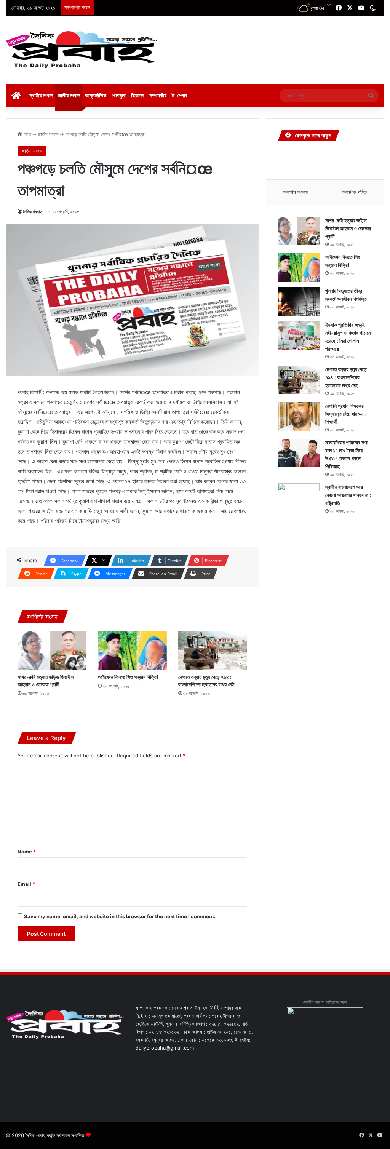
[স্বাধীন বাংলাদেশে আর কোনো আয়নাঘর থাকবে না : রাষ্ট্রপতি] (299, 497)
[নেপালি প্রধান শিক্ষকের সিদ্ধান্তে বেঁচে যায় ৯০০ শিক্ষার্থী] (299, 416)
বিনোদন (137, 95)
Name (27, 852)
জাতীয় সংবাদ (69, 95)
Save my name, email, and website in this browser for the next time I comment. (120, 916)
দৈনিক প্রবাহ (32, 211)
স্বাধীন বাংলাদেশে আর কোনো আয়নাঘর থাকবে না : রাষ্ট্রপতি (348, 495)
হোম (26, 134)
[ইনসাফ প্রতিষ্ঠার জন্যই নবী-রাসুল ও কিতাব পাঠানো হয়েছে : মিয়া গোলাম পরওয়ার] (299, 335)
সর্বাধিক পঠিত (354, 192)
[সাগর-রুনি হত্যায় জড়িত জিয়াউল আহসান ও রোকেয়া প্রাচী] (52, 650)
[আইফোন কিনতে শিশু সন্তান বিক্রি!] (132, 650)
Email (26, 884)
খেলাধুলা (119, 95)
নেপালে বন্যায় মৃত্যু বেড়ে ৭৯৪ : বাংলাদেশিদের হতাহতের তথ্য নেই (346, 377)
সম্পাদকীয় (157, 95)
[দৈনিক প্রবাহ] (82, 50)
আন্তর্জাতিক (95, 95)
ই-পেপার (179, 95)
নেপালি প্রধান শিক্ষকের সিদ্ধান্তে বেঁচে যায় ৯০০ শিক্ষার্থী (345, 414)
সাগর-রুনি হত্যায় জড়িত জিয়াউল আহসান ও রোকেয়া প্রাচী (348, 228)
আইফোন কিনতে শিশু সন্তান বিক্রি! (128, 677)
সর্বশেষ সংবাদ (295, 192)
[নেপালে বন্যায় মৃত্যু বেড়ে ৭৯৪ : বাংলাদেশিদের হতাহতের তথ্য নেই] (212, 650)
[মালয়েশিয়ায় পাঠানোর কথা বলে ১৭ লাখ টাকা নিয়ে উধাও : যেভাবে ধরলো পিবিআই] (299, 453)
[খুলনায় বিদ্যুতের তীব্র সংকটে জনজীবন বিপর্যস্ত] (299, 301)
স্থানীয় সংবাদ (41, 95)
